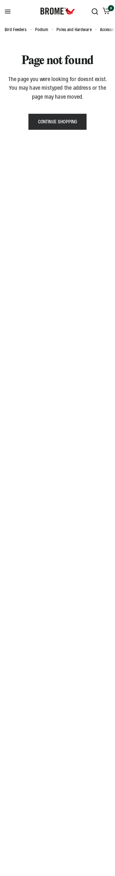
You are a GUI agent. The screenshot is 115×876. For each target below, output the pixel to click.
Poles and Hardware (74, 29)
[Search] (94, 11)
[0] (105, 11)
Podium (42, 29)
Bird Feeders (16, 29)
